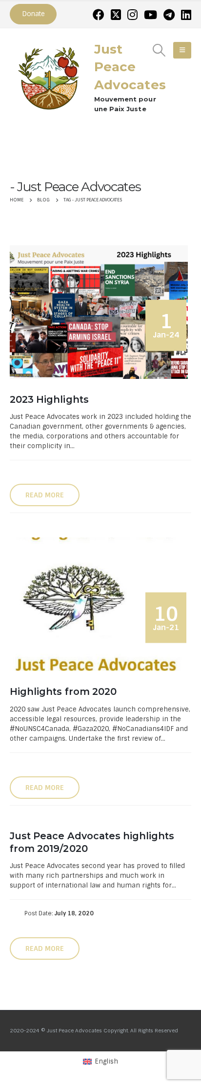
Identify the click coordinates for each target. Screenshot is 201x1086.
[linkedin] (186, 14)
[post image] (100, 312)
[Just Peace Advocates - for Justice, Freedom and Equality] (49, 77)
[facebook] (98, 14)
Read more (44, 495)
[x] (116, 14)
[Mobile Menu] (182, 50)
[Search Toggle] (159, 50)
